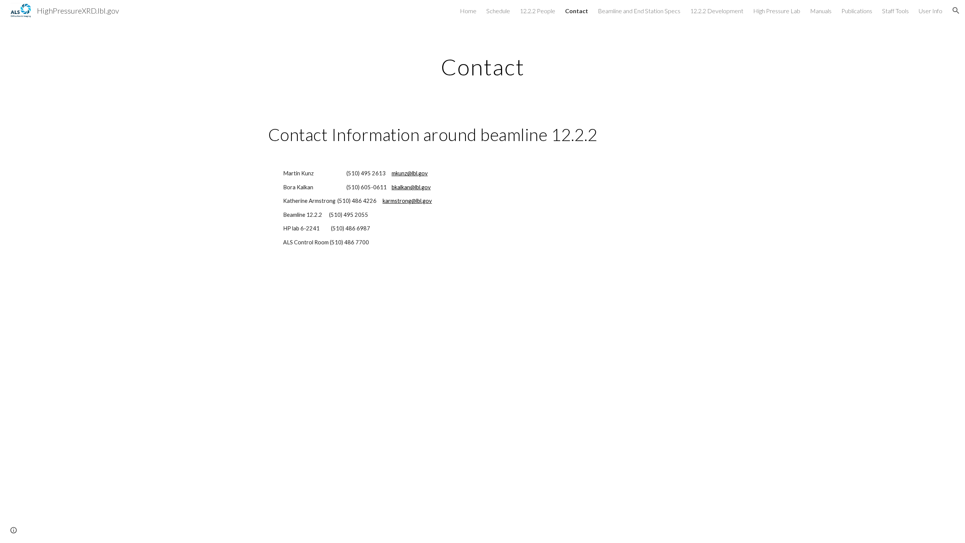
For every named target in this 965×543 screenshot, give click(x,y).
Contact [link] (576, 10)
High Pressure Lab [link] (776, 10)
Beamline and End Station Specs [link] (639, 10)
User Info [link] (930, 10)
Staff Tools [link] (895, 10)
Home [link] (468, 10)
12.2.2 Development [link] (716, 10)
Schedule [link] (498, 10)
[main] (482, 66)
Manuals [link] (821, 10)
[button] (956, 11)
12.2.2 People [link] (537, 10)
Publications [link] (856, 10)
